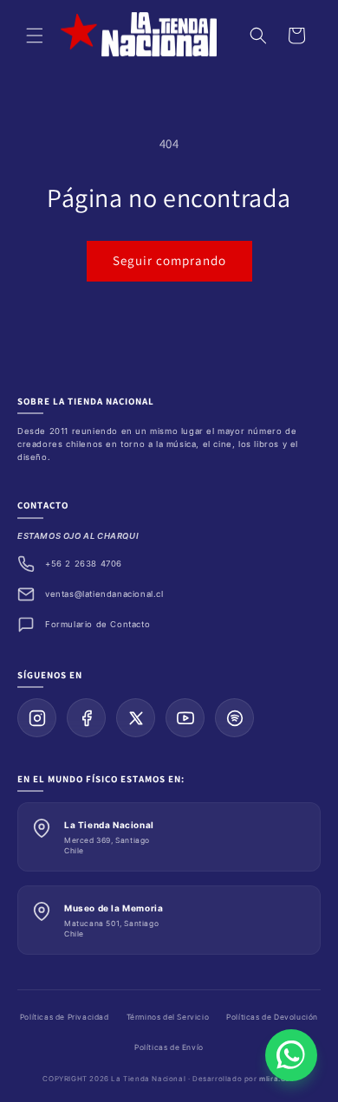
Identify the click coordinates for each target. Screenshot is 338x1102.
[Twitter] (135, 717)
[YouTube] (185, 717)
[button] (35, 35)
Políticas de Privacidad (64, 1017)
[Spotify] (234, 717)
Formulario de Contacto (97, 624)
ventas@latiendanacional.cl (104, 594)
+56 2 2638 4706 (83, 563)
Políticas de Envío (169, 1047)
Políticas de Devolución (272, 1017)
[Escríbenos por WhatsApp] (291, 1055)
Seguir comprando (169, 260)
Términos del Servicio (168, 1017)
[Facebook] (86, 717)
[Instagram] (36, 717)
